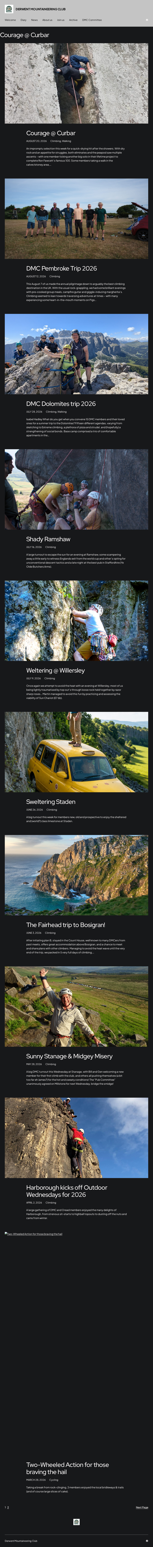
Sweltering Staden (50, 801)
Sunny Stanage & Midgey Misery (69, 1056)
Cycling (53, 1479)
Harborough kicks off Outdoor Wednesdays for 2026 (66, 1191)
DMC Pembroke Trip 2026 (61, 268)
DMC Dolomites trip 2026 (61, 403)
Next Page (142, 1507)
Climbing (55, 140)
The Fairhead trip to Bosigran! (65, 924)
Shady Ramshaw (48, 539)
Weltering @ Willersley (55, 670)
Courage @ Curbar (50, 133)
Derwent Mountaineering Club (40, 9)
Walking (66, 140)
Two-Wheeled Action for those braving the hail (67, 1468)
